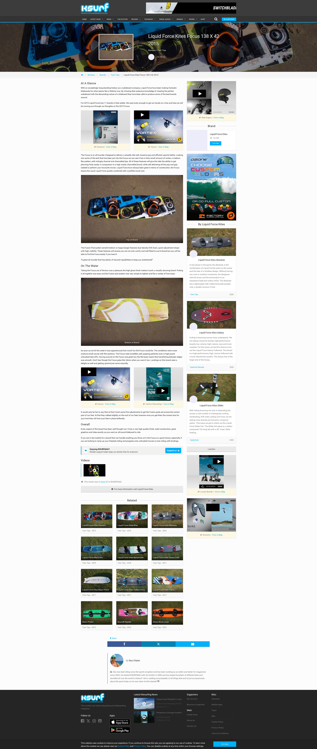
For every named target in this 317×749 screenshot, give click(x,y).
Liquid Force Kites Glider (211, 405)
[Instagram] (94, 721)
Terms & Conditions (220, 733)
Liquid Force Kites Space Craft (166, 557)
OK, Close (224, 744)
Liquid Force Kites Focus (163, 590)
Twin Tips (194, 294)
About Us (191, 720)
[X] (89, 721)
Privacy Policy (217, 727)
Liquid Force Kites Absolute (165, 525)
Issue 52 (104, 482)
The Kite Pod (122, 19)
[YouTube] (100, 721)
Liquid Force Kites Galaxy (211, 332)
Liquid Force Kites (218, 134)
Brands (180, 19)
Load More (211, 449)
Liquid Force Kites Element (93, 525)
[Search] (216, 19)
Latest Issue (95, 19)
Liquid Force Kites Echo (92, 557)
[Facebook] (83, 721)
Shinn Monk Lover (161, 622)
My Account (192, 699)
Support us (172, 450)
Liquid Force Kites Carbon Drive (131, 590)
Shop (203, 19)
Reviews (134, 19)
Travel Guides (165, 19)
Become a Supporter (196, 704)
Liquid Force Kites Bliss (128, 525)
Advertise (215, 699)
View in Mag (111, 147)
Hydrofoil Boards (197, 367)
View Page (215, 143)
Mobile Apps (216, 704)
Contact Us (191, 726)
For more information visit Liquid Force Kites (133, 489)
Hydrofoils (194, 440)
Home (84, 19)
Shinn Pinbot (87, 622)
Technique (148, 19)
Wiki (213, 716)
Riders (192, 19)
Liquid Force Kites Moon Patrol (95, 590)
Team (213, 710)
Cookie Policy (217, 722)
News (109, 19)
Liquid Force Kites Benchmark (131, 557)
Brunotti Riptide (124, 622)
